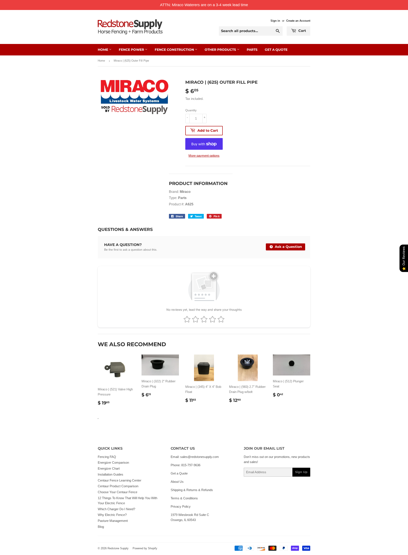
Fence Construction (175, 50)
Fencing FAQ (107, 457)
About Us (177, 481)
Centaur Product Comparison (118, 486)
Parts (252, 50)
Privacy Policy (181, 506)
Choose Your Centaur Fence (117, 492)
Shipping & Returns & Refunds (192, 490)
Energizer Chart (109, 468)
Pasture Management (113, 521)
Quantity (191, 110)
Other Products (221, 50)
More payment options (204, 155)
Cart (301, 31)
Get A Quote (276, 50)
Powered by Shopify (145, 548)
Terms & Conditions (184, 498)
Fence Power (132, 50)
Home (103, 50)
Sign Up (301, 472)
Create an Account (298, 20)
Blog (101, 526)
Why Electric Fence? (112, 515)
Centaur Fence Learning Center (119, 480)
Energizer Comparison (113, 462)
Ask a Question (288, 247)
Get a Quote (179, 473)
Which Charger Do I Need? (116, 509)
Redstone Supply (118, 548)
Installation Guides (110, 474)
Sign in (275, 20)
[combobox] (251, 31)
